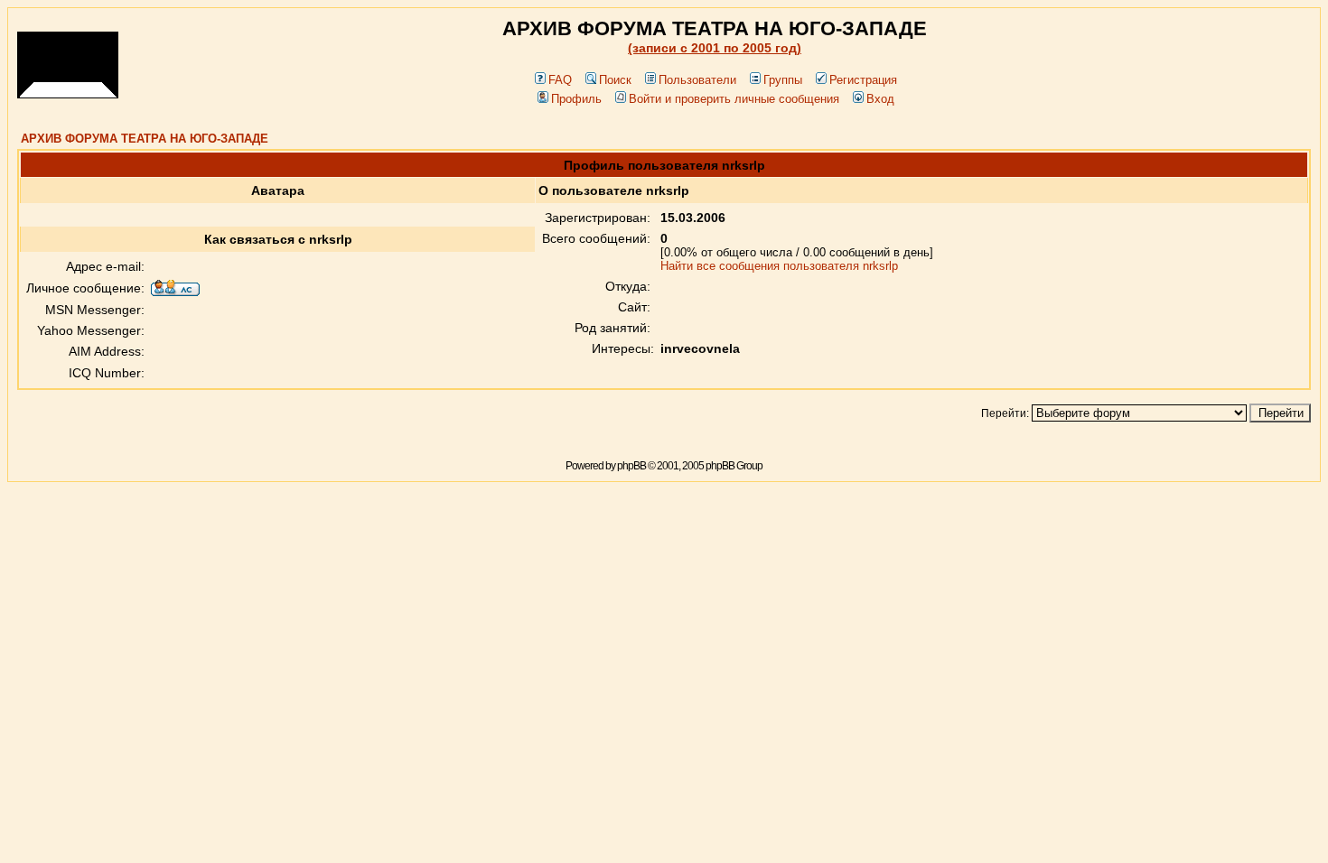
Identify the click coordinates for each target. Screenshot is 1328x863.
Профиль (576, 99)
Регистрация (863, 80)
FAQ (560, 80)
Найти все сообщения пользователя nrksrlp (779, 266)
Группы (782, 80)
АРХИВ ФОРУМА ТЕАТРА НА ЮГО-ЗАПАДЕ (144, 138)
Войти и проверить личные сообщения (734, 99)
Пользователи (697, 80)
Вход (880, 99)
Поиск (615, 80)
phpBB (631, 465)
